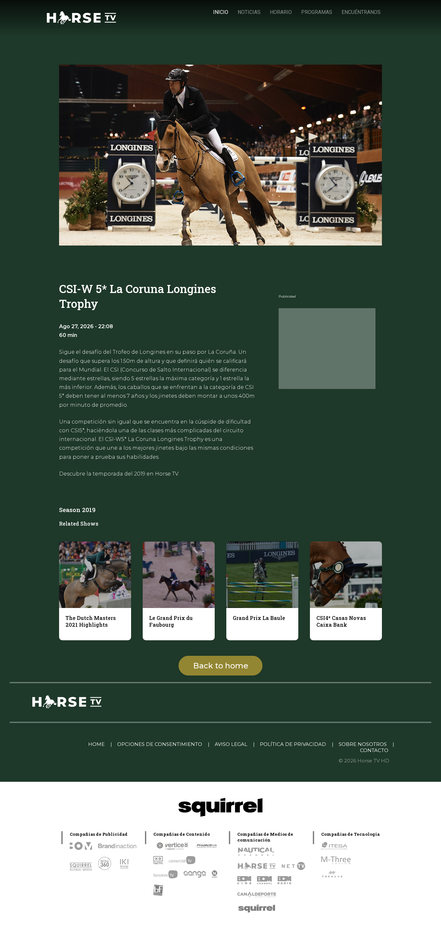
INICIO (220, 12)
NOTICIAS (249, 12)
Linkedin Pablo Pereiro (49, 744)
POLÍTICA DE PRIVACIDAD (293, 744)
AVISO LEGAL (231, 744)
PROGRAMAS (316, 12)
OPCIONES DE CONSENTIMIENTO (159, 744)
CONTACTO (374, 750)
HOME (96, 744)
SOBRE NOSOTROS (363, 744)
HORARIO (281, 12)
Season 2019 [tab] (77, 510)
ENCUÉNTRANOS (361, 12)
